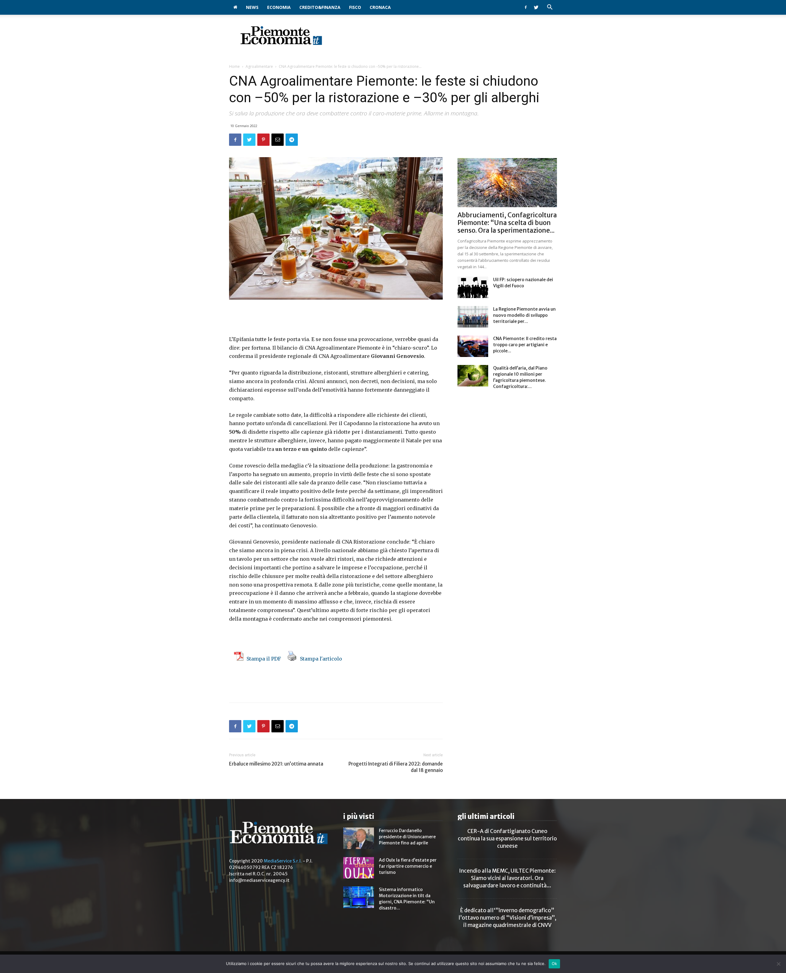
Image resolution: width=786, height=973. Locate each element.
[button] (549, 8)
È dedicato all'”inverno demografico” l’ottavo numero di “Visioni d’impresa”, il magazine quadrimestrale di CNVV (507, 917)
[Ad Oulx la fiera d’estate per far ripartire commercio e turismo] (358, 867)
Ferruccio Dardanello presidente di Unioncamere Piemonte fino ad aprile (407, 837)
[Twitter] (536, 7)
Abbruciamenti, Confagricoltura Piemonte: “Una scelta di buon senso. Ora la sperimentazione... (507, 223)
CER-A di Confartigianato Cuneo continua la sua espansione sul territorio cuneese (507, 838)
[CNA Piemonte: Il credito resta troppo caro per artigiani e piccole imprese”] (472, 346)
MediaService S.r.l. (283, 861)
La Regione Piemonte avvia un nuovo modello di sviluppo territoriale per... (524, 315)
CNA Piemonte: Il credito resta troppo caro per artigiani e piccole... (525, 345)
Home (234, 66)
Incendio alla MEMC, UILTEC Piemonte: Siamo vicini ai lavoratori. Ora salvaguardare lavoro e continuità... (507, 878)
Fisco (355, 7)
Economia (279, 7)
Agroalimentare (259, 66)
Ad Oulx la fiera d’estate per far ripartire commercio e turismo (408, 866)
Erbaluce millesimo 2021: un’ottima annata (276, 764)
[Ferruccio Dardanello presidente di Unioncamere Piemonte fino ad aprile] (358, 838)
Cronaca (380, 7)
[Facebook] (525, 7)
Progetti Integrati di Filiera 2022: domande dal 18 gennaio (395, 767)
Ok (554, 963)
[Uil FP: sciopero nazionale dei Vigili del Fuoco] (472, 287)
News (252, 7)
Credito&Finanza (319, 7)
